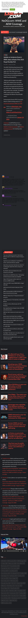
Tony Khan (15, 595)
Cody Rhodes (13, 570)
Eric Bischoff (15, 573)
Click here (6, 122)
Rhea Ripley (10, 585)
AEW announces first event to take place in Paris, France (13, 288)
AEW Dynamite (11, 560)
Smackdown (21, 590)
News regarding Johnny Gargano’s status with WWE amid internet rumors (13, 309)
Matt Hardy (14, 580)
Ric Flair (19, 585)
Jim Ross (21, 575)
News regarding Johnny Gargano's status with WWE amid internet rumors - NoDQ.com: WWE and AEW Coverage (14, 527)
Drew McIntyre (5, 573)
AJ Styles (4, 563)
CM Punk (4, 570)
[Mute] (23, 551)
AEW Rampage (21, 560)
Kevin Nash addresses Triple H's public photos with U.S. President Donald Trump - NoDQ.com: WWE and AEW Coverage (14, 483)
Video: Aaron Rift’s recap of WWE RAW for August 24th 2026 (13, 284)
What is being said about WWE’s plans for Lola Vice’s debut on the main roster (13, 321)
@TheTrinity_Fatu (16, 106)
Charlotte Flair (5, 568)
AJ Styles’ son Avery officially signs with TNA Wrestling (12, 304)
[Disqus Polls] (14, 156)
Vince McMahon (5, 598)
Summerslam (14, 593)
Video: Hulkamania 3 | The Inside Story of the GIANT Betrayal (13, 300)
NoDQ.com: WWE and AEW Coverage (14, 22)
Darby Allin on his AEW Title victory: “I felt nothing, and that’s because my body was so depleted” (13, 275)
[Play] (2, 551)
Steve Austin (5, 593)
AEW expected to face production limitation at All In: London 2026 (13, 325)
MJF (14, 583)
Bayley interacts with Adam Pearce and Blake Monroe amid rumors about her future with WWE (13, 317)
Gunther (23, 573)
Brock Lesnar (5, 565)
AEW (3, 560)
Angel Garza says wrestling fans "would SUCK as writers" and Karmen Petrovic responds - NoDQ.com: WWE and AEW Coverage (14, 470)
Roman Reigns (5, 588)
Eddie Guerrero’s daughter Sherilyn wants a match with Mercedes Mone (13, 338)
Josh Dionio (5, 506)
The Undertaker (5, 595)
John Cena (4, 578)
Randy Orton (21, 583)
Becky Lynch (12, 563)
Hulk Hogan (4, 575)
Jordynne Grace (7, 135)
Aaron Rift (5, 64)
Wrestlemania (16, 598)
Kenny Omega (13, 578)
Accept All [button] (12, 9)
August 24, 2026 (20, 485)
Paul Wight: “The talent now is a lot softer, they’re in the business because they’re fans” (13, 333)
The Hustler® (5, 519)
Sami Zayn (4, 590)
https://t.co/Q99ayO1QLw (14, 112)
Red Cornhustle (6, 488)
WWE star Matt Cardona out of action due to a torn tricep (13, 313)
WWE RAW (13, 600)
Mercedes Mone (5, 583)
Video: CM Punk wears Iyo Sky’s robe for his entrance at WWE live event (12, 280)
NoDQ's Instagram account (10, 126)
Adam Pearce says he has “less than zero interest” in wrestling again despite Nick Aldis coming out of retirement (13, 266)
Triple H (22, 595)
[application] (14, 544)
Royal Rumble (15, 588)
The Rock (22, 593)
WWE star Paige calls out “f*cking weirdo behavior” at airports (13, 296)
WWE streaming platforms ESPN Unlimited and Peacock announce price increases (12, 292)
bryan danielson (14, 565)
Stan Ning (4, 477)
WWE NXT (4, 600)
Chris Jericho (15, 568)
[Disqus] (14, 191)
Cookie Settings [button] (5, 9)
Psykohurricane (6, 458)
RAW (3, 585)
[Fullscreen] (25, 551)
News (6, 54)
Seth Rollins (12, 590)
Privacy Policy (24, 616)
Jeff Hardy (13, 575)
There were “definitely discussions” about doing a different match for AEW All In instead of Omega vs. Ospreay (13, 256)
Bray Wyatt (21, 563)
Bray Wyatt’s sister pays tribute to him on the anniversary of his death (12, 271)
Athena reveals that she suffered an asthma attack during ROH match (13, 329)
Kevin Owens (5, 580)
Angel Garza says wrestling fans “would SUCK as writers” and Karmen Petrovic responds (13, 261)
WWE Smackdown (6, 602)
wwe (23, 598)
